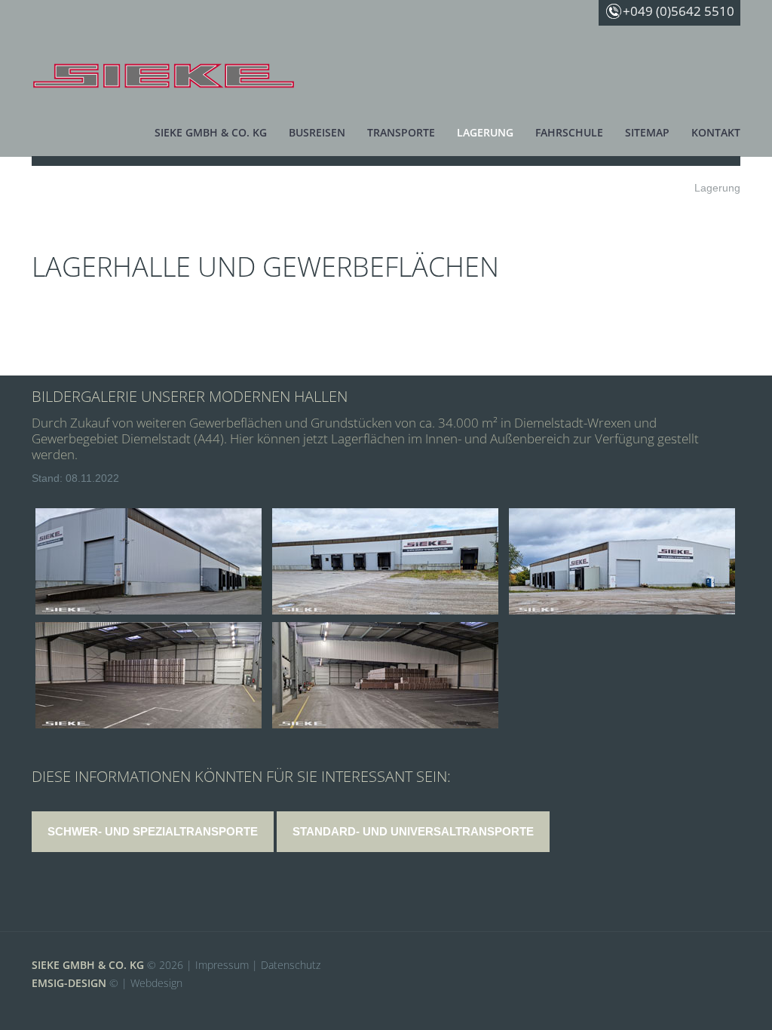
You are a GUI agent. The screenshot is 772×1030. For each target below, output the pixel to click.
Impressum (222, 965)
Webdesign (156, 983)
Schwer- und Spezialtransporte (152, 831)
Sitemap (647, 132)
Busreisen (317, 132)
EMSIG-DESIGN (69, 983)
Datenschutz (290, 965)
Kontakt (715, 132)
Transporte (401, 132)
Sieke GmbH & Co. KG (211, 132)
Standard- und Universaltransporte (413, 831)
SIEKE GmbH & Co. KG (88, 965)
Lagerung (485, 132)
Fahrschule (569, 132)
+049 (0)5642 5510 (678, 11)
